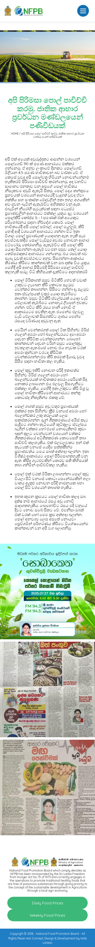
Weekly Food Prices (47, 915)
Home (15, 133)
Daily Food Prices (47, 902)
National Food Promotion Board (57, 933)
